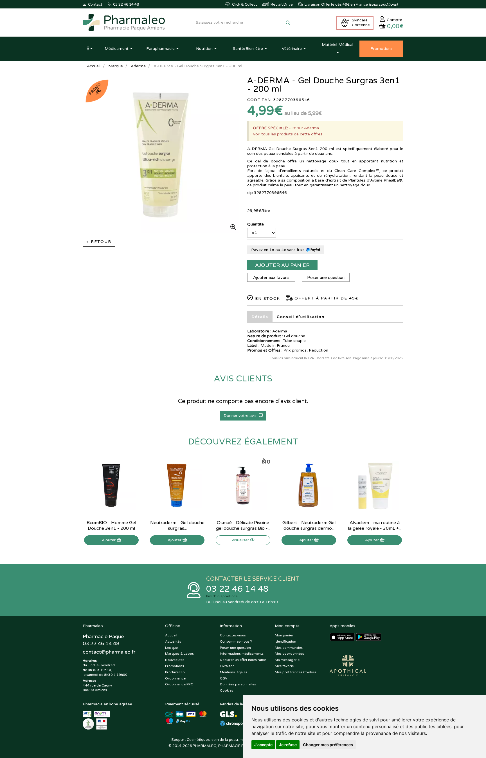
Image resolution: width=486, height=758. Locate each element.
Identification (285, 641)
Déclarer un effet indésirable (243, 660)
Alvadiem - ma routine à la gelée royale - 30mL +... (374, 525)
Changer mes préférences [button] (328, 744)
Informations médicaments (242, 654)
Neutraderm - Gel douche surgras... (177, 525)
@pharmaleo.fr (109, 652)
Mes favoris (284, 666)
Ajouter (109, 540)
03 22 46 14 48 (237, 589)
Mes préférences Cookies (295, 672)
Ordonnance (175, 678)
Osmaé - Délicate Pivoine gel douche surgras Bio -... (243, 525)
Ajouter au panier (282, 265)
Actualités (173, 641)
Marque (115, 66)
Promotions (174, 666)
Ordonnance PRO (179, 684)
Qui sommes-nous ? (236, 641)
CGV (223, 678)
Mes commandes (289, 648)
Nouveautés (174, 660)
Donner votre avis (241, 415)
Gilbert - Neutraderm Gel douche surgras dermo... (309, 525)
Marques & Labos (179, 654)
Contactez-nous (233, 635)
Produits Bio (175, 672)
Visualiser (240, 540)
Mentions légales (233, 672)
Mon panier (284, 635)
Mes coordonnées (289, 654)
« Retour (98, 241)
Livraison (227, 666)
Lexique (171, 648)
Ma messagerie (287, 660)
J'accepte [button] (263, 744)
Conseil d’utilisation (301, 316)
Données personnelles (238, 684)
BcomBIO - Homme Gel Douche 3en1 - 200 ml (111, 525)
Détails (259, 316)
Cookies (226, 690)
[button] (90, 49)
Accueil (93, 66)
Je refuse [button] (288, 744)
